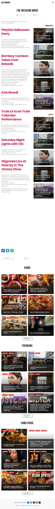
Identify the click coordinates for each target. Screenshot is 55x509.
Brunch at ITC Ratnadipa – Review (13, 312)
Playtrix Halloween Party (15, 32)
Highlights (5, 296)
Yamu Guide (15, 296)
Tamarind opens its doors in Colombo (38, 367)
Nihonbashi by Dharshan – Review (40, 333)
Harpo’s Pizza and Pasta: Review (39, 312)
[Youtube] (37, 502)
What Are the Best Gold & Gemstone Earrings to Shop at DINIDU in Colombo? (12, 388)
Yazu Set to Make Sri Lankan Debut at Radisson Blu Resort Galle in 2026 (40, 466)
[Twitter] (31, 502)
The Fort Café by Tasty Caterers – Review (13, 332)
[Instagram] (34, 502)
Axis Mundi (9, 92)
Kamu (10, 296)
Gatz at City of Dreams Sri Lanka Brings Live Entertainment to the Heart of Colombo (13, 367)
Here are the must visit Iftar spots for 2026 (40, 487)
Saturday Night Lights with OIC (12, 142)
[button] (28, 338)
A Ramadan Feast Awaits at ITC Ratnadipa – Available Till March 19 (13, 487)
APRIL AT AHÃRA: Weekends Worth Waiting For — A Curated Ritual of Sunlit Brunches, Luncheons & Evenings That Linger (41, 444)
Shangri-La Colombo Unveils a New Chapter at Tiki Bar (13, 445)
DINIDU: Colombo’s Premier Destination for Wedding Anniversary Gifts (11, 465)
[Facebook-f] (28, 502)
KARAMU (6, 190)
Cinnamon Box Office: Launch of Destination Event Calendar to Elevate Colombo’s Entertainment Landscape (13, 408)
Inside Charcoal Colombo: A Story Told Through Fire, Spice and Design (40, 388)
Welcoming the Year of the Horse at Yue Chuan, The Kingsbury (14, 290)
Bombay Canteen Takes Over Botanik (15, 60)
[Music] (39, 502)
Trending (36, 15)
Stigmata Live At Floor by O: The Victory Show (13, 165)
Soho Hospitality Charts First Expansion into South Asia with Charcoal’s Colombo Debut (39, 290)
